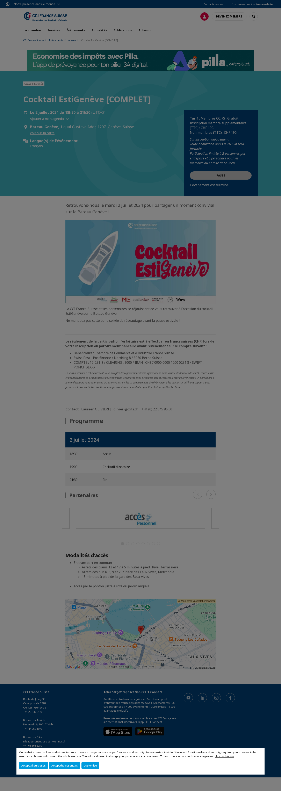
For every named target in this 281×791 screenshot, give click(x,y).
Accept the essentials (64, 765)
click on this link (224, 756)
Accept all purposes (33, 765)
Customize (90, 765)
